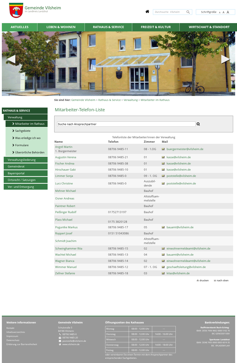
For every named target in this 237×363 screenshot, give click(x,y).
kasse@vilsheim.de (179, 157)
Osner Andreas (64, 198)
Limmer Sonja (64, 176)
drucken (204, 280)
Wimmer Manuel (66, 267)
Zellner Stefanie (65, 273)
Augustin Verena (65, 157)
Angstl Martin (63, 147)
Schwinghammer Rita (68, 248)
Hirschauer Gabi (65, 169)
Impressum (12, 336)
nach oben (222, 280)
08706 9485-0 (69, 334)
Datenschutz (12, 340)
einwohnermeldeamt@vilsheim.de (188, 248)
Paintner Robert (65, 206)
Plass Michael (63, 219)
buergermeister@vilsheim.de (185, 149)
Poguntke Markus (66, 227)
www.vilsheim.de (71, 344)
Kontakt (10, 328)
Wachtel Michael (65, 254)
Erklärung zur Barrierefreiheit (21, 344)
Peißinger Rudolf (65, 212)
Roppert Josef (63, 233)
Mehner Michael (65, 191)
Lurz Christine (64, 183)
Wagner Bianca (64, 261)
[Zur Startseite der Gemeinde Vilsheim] (147, 11)
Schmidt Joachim (65, 241)
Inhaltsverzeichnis (15, 332)
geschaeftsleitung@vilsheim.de (186, 267)
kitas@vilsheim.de (178, 273)
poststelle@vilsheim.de (181, 176)
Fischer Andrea (64, 163)
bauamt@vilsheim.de (180, 227)
